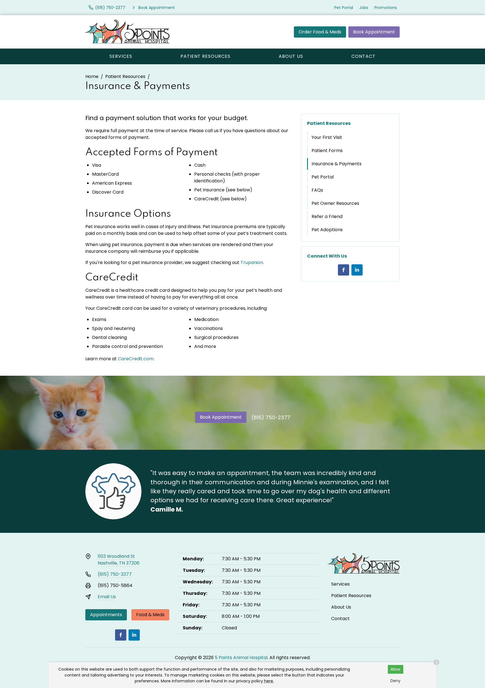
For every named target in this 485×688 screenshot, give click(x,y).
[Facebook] (343, 270)
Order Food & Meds (320, 32)
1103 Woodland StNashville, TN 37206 (118, 559)
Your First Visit (327, 137)
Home (92, 76)
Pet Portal (343, 7)
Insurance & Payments (337, 163)
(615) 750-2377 (270, 417)
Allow (395, 669)
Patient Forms (327, 150)
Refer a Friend (327, 216)
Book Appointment (374, 32)
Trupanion (252, 262)
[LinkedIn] (357, 270)
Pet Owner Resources (335, 203)
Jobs (363, 7)
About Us (291, 56)
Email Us (107, 596)
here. (269, 681)
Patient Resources (205, 56)
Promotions (385, 7)
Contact (363, 56)
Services (120, 56)
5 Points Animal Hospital (241, 657)
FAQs (317, 190)
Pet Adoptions (327, 229)
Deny (395, 681)
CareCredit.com (136, 359)
